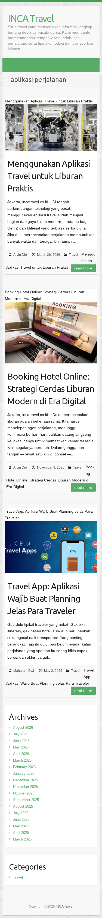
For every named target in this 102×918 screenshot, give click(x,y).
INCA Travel (31, 18)
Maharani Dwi (23, 671)
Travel (73, 255)
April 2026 (21, 754)
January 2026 (23, 773)
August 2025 (23, 806)
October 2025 (23, 793)
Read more (83, 268)
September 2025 (26, 800)
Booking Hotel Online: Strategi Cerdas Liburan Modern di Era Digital (50, 388)
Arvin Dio (20, 255)
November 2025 (25, 787)
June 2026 (21, 741)
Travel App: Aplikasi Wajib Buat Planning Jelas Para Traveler (43, 598)
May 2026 (21, 747)
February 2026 (24, 767)
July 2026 (20, 734)
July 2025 (20, 813)
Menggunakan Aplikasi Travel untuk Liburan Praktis (48, 176)
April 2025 (21, 833)
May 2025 (21, 826)
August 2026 (23, 727)
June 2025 (21, 819)
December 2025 (25, 780)
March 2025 (22, 839)
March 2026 (22, 760)
